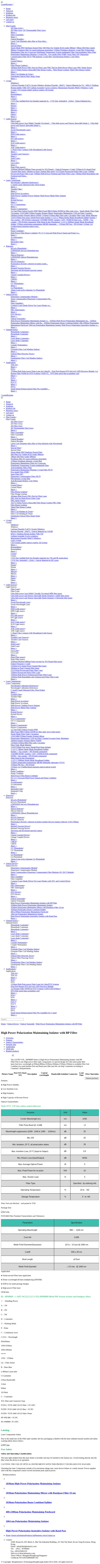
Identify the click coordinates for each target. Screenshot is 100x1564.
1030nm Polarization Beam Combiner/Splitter (61, 323)
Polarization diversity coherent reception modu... (29, 264)
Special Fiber (16, 46)
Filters (14, 114)
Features (9, 1040)
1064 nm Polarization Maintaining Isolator (45, 325)
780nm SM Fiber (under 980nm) (23, 457)
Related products (12, 1051)
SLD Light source (18, 143)
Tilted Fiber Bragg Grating (80, 70)
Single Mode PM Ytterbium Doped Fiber (26, 48)
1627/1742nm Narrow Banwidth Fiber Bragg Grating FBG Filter (36, 503)
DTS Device (16, 314)
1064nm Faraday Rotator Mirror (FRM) (26, 215)
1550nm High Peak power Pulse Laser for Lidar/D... (31, 371)
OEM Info (10, 1049)
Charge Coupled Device (20, 275)
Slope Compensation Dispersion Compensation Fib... (31, 299)
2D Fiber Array (17, 28)
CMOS (14, 279)
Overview (10, 1038)
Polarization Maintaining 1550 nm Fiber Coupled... (73, 213)
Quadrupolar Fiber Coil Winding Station (27, 358)
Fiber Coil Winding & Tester (22, 74)
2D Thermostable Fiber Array (34, 30)
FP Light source (17, 139)
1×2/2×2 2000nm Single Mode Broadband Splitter (30, 760)
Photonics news (12, 17)
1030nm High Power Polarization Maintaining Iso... (69, 321)
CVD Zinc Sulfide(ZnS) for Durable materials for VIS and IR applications (39, 558)
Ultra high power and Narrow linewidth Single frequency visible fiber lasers (40, 596)
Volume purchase (92, 1078)
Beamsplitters (16, 94)
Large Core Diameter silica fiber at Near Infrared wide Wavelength (36, 443)
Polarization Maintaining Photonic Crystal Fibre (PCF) (32, 470)
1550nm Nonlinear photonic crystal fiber (69, 50)
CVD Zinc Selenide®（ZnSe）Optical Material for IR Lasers (35, 560)
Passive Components (19, 209)
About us (9, 11)
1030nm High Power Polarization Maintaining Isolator (32, 905)
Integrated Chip (17, 242)
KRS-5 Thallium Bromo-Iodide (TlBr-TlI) (27, 534)
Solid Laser (16, 158)
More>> (14, 32)
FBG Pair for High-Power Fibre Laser (62, 68)
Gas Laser (15, 163)
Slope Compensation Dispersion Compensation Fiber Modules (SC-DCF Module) (42, 872)
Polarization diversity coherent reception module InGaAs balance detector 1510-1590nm (45, 822)
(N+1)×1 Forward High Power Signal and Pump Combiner (33, 778)
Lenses (14, 99)
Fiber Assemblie (17, 35)
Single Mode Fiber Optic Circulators (25, 734)
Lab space (10, 20)
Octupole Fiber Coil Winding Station (25, 349)
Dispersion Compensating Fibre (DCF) (26, 476)
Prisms (14, 106)
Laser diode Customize (20, 338)
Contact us (10, 22)
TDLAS (14, 365)
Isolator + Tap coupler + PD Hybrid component (29, 752)
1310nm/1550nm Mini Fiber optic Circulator (59, 215)
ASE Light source (18, 147)
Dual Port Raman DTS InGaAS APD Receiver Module (73, 371)
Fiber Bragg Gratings (19, 65)
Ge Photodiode (17, 288)
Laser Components (13, 180)
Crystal (8, 81)
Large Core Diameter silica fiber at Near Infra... (29, 41)
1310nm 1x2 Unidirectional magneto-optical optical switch (33, 767)
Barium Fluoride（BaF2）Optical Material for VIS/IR (32, 531)
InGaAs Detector (18, 262)
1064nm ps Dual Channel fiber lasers (40, 171)
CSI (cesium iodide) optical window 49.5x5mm (35, 90)
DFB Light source (18, 134)
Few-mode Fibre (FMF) (57, 54)
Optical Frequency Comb (65, 169)
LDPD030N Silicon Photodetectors (24, 257)
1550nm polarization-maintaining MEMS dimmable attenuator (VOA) (38, 763)
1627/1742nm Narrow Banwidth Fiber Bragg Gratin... (32, 70)
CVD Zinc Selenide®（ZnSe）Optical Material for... (71, 101)
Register (9, 4)
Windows (15, 83)
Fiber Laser (16, 121)
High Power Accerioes (20, 193)
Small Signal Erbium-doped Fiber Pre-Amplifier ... (30, 389)
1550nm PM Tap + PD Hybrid (71, 224)
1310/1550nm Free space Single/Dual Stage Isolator (31, 218)
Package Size (11, 1044)
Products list (10, 15)
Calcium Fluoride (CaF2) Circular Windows (28, 85)
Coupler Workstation (19, 345)
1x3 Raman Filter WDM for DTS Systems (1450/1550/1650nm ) (36, 989)
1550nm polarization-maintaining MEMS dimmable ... (37, 224)
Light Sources (11, 119)
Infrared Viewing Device (21, 268)
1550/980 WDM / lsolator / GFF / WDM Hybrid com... (61, 220)
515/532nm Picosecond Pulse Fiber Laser (71, 171)
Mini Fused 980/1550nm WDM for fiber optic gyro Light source (35, 732)
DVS (13, 387)
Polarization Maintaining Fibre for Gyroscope (28, 463)
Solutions (9, 13)
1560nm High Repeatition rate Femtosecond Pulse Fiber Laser (35, 677)
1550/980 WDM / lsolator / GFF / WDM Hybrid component (34, 754)
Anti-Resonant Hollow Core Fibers (65, 57)
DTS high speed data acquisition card (64, 373)
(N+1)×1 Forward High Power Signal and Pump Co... (59, 233)
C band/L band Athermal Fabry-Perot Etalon (28, 185)
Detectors (9, 246)
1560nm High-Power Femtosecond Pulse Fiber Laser (54, 174)
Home (8, 9)
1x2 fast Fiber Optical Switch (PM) (24, 211)
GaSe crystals (16, 540)
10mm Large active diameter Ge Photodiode (28, 290)
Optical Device (11, 294)
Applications (11, 362)
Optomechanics (12, 330)
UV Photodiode (17, 283)
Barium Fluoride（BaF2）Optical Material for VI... (65, 85)
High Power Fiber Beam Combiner (24, 233)
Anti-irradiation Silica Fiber (85, 52)
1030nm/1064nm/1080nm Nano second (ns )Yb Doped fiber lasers (36, 662)
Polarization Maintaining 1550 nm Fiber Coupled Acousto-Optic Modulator (40, 738)
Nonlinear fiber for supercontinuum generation (35, 50)
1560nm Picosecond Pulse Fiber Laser (25, 673)
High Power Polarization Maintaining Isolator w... (30, 321)
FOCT (14, 382)
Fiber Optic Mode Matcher (87, 215)
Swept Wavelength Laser (21, 130)
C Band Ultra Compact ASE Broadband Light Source (31, 150)
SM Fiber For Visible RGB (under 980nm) (59, 48)
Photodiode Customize (20, 332)
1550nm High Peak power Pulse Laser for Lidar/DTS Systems (35, 984)
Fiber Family (11, 26)
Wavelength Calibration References (25, 182)
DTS (13, 369)
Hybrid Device (17, 200)
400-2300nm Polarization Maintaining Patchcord (29, 912)
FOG (13, 378)
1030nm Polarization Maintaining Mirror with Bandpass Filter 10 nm (37, 907)
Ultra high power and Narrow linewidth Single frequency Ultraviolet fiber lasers (41, 598)
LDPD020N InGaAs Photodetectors (25, 251)
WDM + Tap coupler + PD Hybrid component (29, 756)
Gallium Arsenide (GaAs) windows (44, 88)
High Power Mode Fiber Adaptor (53, 196)
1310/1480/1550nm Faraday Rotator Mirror (36, 213)
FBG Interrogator (18, 310)
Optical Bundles (17, 39)
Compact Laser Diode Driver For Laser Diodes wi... (31, 305)
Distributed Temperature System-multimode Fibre (56, 52)
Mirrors (14, 110)
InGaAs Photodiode (19, 248)
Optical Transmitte (18, 319)
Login (3, 4)
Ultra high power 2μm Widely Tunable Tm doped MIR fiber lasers (36, 593)
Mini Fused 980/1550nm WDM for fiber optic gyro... (58, 211)
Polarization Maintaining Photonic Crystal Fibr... (29, 54)
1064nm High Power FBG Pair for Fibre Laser (29, 68)
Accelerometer (17, 237)
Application (10, 1047)
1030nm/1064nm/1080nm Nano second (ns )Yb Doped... (33, 169)
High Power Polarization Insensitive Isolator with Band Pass (34, 916)
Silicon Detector (17, 255)
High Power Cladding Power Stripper (25, 196)
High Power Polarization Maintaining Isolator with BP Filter (34, 903)
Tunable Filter (17, 189)
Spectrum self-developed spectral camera (26, 270)
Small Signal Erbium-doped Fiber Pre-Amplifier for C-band (34, 1013)
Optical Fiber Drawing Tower (23, 354)
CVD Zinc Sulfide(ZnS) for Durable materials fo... (30, 101)
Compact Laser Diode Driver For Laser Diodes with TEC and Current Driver (40, 881)
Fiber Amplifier (17, 303)
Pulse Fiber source (18, 167)
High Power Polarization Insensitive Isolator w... (80, 325)
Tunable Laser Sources (20, 154)
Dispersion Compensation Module (24, 297)
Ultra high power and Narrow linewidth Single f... (70, 123)
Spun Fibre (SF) (73, 54)
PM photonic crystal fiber (42, 57)
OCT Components (18, 204)
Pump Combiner (18, 231)
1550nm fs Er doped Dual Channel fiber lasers (28, 666)
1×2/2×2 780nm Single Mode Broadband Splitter (70, 218)
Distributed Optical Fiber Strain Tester (25, 76)
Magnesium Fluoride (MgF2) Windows (73, 88)
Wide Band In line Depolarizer (48, 222)
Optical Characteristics (14, 1042)
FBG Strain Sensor (84, 68)
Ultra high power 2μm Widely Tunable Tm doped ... (31, 123)
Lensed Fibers (17, 61)
